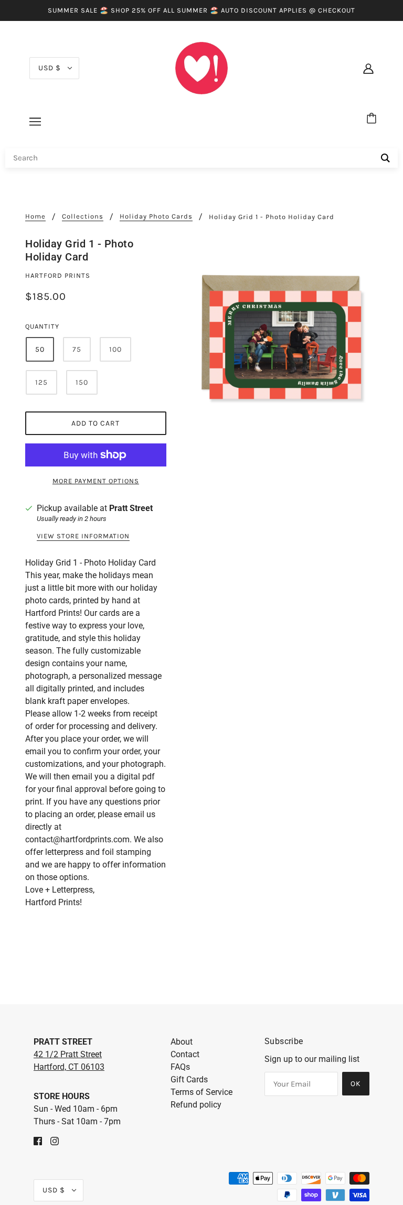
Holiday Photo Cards (156, 216)
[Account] (368, 68)
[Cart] (373, 119)
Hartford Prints (57, 275)
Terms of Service (201, 1092)
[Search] (385, 158)
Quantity (42, 326)
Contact (185, 1054)
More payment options (95, 481)
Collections (82, 216)
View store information (83, 536)
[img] (37, 1140)
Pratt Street (131, 508)
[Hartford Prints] (201, 67)
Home (35, 216)
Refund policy (196, 1105)
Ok (356, 1083)
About (182, 1042)
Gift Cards (189, 1079)
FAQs (180, 1067)
